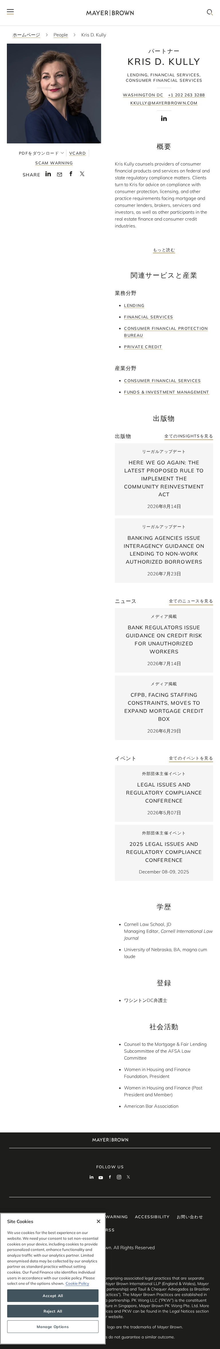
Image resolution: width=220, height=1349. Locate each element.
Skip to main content (28, 4)
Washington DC (143, 95)
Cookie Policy (77, 1283)
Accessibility (152, 1216)
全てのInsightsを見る (188, 436)
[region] (53, 1278)
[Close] (98, 1221)
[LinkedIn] (164, 119)
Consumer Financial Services (162, 380)
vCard (77, 153)
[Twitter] (128, 1178)
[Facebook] (110, 1178)
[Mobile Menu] (10, 12)
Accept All (53, 1295)
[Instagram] (119, 1178)
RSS (110, 1230)
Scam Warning (54, 163)
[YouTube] (101, 1178)
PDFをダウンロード (39, 153)
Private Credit (143, 346)
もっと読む (164, 250)
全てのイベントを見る (191, 758)
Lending (134, 305)
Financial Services (148, 317)
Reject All (53, 1311)
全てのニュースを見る (191, 601)
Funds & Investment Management (166, 392)
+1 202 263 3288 (186, 95)
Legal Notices (182, 1311)
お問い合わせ (190, 1216)
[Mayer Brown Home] (110, 12)
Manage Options (53, 1326)
